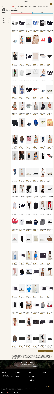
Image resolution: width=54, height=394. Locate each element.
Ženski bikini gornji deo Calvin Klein (37, 163)
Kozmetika (4, 14)
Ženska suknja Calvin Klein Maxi (43, 163)
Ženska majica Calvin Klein (43, 179)
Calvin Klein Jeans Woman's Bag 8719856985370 (31, 229)
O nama (30, 372)
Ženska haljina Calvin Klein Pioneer (23, 229)
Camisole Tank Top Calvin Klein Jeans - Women (45, 80)
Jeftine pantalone (17, 376)
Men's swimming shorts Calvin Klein (23, 163)
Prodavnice (34, 6)
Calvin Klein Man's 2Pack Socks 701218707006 (38, 30)
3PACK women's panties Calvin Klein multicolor (45, 63)
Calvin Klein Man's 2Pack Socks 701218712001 (17, 30)
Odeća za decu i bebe (5, 375)
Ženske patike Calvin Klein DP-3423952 (30, 30)
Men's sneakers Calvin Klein (36, 179)
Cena (30, 6)
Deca (10, 1)
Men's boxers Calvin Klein (43, 30)
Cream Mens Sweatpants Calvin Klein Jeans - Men (25, 196)
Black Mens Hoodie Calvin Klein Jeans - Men (45, 113)
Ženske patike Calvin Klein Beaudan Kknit (31, 279)
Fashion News (44, 372)
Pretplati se (35, 366)
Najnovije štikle (17, 373)
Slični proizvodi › (14, 32)
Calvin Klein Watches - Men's (29, 345)
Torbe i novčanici (4, 8)
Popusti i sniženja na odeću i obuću (7, 376)
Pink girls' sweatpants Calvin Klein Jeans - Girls (17, 279)
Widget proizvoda (31, 380)
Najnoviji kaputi (17, 372)
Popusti (13, 6)
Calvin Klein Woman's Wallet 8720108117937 (24, 345)
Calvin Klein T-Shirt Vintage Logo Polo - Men (24, 80)
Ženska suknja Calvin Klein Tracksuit (16, 196)
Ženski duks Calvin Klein (49, 262)
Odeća (3, 4)
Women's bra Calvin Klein (36, 80)
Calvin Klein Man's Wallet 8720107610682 (38, 312)
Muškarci (6, 1)
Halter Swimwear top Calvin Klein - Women (38, 146)
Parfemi (4, 12)
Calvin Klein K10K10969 (42, 312)
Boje (26, 6)
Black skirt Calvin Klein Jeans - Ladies (44, 345)
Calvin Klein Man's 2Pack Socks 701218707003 (24, 30)
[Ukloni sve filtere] (17, 10)
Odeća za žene (4, 372)
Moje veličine (40, 6)
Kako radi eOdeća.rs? (32, 373)
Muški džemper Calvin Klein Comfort (23, 279)
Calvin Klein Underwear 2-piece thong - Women (24, 63)
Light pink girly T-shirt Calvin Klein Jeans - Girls (38, 63)
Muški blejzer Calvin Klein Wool (43, 229)
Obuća (3, 6)
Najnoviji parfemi (17, 377)
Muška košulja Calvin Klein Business (16, 146)
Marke (22, 6)
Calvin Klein (13, 10)
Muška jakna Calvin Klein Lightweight (16, 63)
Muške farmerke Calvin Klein (15, 179)
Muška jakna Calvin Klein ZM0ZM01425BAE (24, 146)
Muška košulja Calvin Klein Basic (16, 262)
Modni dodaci (5, 10)
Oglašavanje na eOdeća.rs (32, 377)
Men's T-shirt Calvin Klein (22, 113)
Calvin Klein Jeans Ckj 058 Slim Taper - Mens (45, 146)
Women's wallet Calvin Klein (36, 345)
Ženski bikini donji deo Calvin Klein (44, 279)
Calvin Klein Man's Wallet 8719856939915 (24, 262)
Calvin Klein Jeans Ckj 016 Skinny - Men (37, 196)
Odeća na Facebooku (45, 373)
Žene (3, 1)
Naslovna (3, 371)
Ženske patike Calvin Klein (50, 179)
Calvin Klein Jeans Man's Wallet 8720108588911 (45, 262)
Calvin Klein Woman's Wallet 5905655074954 (38, 279)
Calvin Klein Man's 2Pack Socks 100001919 (31, 63)
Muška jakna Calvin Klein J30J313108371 (17, 345)
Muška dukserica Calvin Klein (15, 163)
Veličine (18, 6)
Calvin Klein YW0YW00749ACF (29, 179)
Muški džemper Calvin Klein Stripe (37, 229)
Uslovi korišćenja (31, 376)
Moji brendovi (46, 6)
